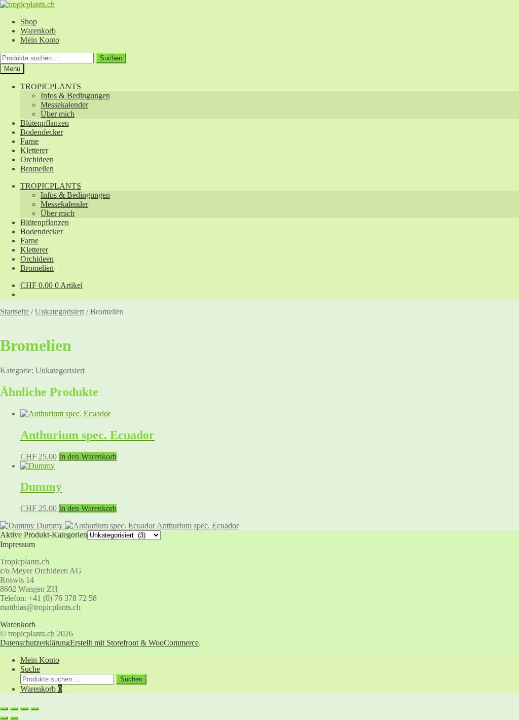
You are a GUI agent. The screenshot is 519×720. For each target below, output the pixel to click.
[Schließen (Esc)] (34, 708)
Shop (28, 21)
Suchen (111, 58)
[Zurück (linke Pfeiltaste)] (4, 717)
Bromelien (37, 168)
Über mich (58, 114)
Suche (30, 669)
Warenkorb (38, 30)
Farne (29, 141)
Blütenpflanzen (44, 123)
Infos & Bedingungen (75, 95)
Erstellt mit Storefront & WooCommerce (134, 642)
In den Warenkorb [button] (88, 456)
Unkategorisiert (59, 311)
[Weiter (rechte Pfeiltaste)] (14, 717)
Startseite (14, 311)
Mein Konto (39, 39)
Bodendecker (41, 132)
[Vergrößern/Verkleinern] (4, 708)
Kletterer (34, 150)
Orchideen (37, 159)
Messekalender (64, 104)
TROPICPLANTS (50, 86)
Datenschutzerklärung (35, 642)
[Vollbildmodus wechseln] (14, 708)
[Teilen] (24, 708)
